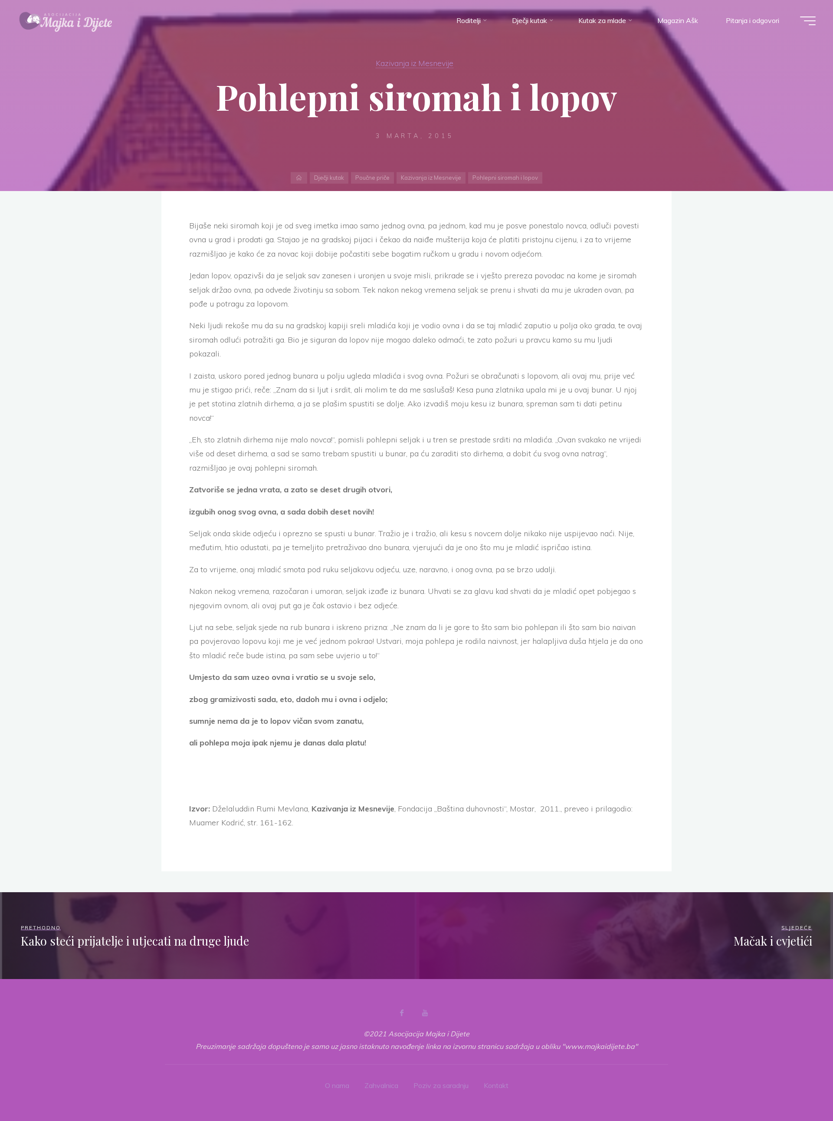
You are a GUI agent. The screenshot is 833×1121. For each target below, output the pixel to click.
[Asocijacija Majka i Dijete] (66, 20)
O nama (337, 1085)
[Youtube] (424, 1013)
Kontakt (496, 1085)
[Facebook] (402, 1013)
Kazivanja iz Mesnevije (414, 63)
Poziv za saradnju (441, 1085)
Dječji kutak (329, 177)
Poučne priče (372, 177)
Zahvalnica (381, 1085)
